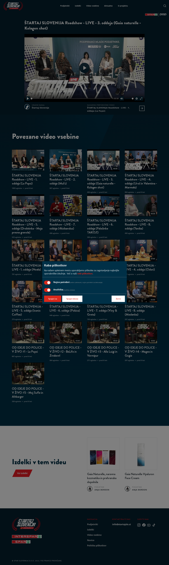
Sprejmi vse (52, 298)
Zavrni (118, 298)
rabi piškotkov (85, 273)
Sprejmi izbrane (72, 298)
